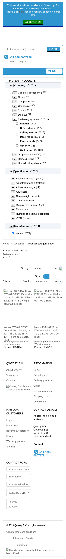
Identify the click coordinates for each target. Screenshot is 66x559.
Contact (10, 380)
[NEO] (9, 257)
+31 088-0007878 (20, 57)
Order (36, 385)
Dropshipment (41, 375)
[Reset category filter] (48, 119)
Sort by (25, 268)
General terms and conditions (21, 532)
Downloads (39, 401)
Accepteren (33, 22)
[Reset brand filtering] (39, 226)
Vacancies (12, 375)
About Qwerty (13, 369)
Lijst (52, 276)
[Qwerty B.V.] (33, 36)
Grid (46, 276)
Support (10, 436)
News (36, 369)
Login (11, 61)
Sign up (23, 61)
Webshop (19, 243)
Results (27, 281)
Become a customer (17, 430)
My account (12, 425)
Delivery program (43, 380)
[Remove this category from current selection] (19, 253)
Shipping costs (41, 396)
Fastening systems (10, 254)
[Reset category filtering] (36, 85)
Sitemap (10, 446)
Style (37, 276)
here (21, 11)
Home (6, 243)
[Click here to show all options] (11, 85)
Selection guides (42, 391)
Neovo (5, 258)
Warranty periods (15, 441)
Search (53, 49)
